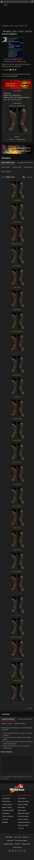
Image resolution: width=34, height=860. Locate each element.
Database (6, 26)
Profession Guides (8, 810)
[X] (12, 850)
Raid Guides (6, 813)
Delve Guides (6, 801)
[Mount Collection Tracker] (17, 149)
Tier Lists (5, 819)
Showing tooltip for (10, 61)
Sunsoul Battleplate (11, 76)
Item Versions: (8, 59)
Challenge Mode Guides (25, 822)
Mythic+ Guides (7, 807)
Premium (17, 844)
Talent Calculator (7, 816)
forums (24, 746)
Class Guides (6, 798)
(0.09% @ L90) (19, 49)
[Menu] (1, 2)
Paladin (14, 53)
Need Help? (9, 837)
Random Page (8, 844)
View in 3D (28, 31)
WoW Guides (6, 795)
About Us (26, 837)
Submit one (20, 106)
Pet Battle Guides (23, 816)
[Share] (32, 2)
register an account (23, 776)
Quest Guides (22, 810)
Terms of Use (17, 847)
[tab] (8, 162)
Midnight (5, 822)
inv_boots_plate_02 (15, 99)
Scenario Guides (23, 819)
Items (12, 26)
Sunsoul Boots (17, 200)
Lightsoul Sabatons (17, 571)
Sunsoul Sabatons (17, 309)
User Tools (17, 837)
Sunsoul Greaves (17, 222)
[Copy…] (23, 177)
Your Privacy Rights (21, 840)
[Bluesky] (15, 850)
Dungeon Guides (23, 804)
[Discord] (9, 850)
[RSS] (24, 850)
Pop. (8, 177)
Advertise (10, 840)
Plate (21, 26)
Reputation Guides (23, 813)
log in (16, 776)
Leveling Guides (7, 804)
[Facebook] (18, 850)
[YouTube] (21, 850)
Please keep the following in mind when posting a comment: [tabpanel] (17, 753)
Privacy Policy (26, 844)
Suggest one (20, 139)
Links (21, 31)
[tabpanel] (17, 442)
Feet (26, 26)
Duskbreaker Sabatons (17, 244)
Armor (17, 26)
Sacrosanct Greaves (17, 593)
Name (12, 177)
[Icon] (4, 40)
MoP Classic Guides (24, 795)
